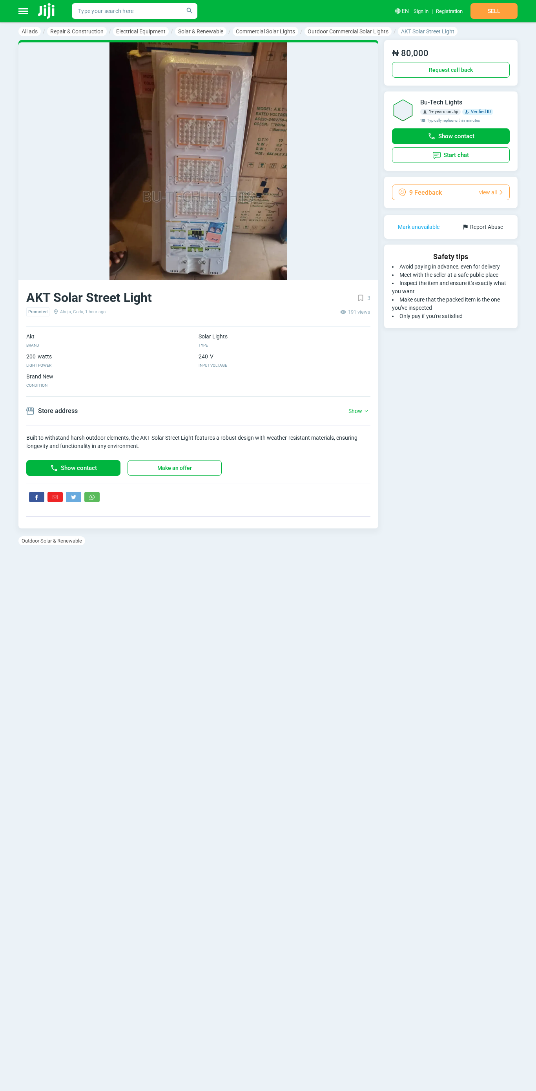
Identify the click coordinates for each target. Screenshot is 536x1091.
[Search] (189, 11)
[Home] (47, 11)
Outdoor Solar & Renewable (52, 541)
